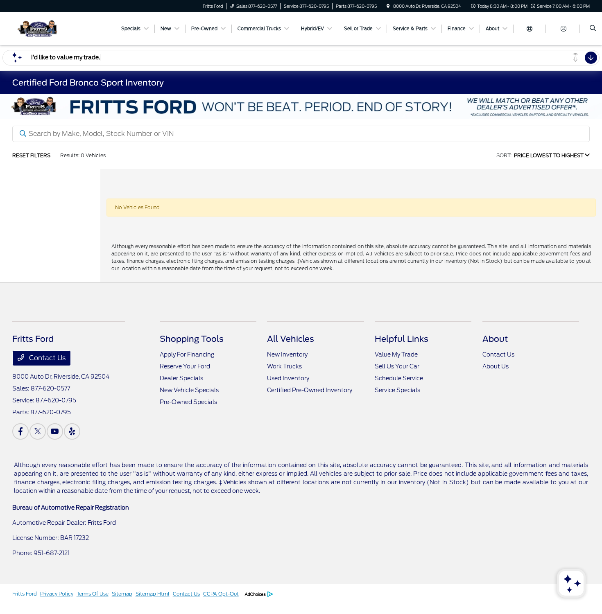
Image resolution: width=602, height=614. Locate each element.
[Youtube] (55, 431)
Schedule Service (399, 378)
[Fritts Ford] (49, 28)
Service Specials (397, 390)
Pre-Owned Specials (188, 402)
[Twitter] (37, 431)
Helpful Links (401, 339)
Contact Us (46, 358)
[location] (388, 6)
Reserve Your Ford (185, 366)
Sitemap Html (153, 594)
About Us (495, 366)
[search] (593, 29)
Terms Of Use (93, 594)
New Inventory (287, 354)
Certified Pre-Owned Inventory (309, 390)
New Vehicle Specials (189, 390)
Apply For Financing (187, 354)
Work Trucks (284, 366)
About (495, 339)
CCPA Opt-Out (221, 594)
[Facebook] (20, 431)
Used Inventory (288, 378)
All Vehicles (290, 339)
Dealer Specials (181, 378)
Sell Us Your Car (397, 366)
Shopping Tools (192, 339)
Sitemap (122, 594)
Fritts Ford (24, 594)
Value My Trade (396, 354)
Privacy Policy (56, 594)
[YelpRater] (72, 431)
